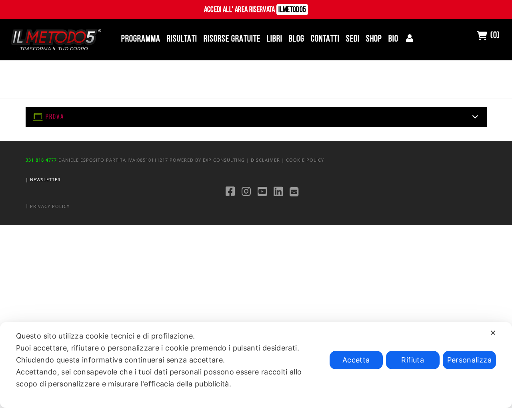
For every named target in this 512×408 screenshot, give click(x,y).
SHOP (374, 39)
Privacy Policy (50, 206)
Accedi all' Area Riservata (255, 10)
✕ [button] (493, 333)
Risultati (182, 39)
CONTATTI (325, 39)
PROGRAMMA (140, 39)
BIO (393, 39)
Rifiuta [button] (412, 360)
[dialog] (256, 365)
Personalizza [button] (469, 360)
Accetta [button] (356, 360)
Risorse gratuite (232, 39)
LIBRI (274, 39)
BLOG (296, 39)
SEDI (353, 39)
